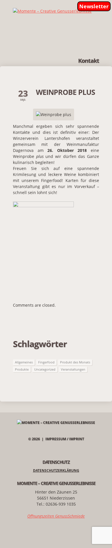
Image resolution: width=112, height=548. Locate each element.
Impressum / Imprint (64, 439)
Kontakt (88, 60)
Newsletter (94, 6)
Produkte (22, 369)
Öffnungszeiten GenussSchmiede (56, 516)
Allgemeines (24, 362)
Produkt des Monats (75, 362)
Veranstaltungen (73, 369)
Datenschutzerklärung (56, 470)
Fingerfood (46, 362)
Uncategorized (44, 369)
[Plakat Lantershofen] (43, 204)
